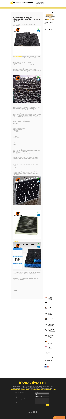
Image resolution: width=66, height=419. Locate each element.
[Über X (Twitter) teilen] (15, 283)
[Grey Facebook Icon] (36, 412)
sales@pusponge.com (40, 3)
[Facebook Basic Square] (45, 366)
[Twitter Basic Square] (46, 366)
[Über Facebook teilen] (13, 283)
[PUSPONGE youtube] (29, 412)
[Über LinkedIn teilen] (17, 283)
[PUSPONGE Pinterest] (34, 412)
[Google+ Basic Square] (48, 366)
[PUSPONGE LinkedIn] (32, 412)
